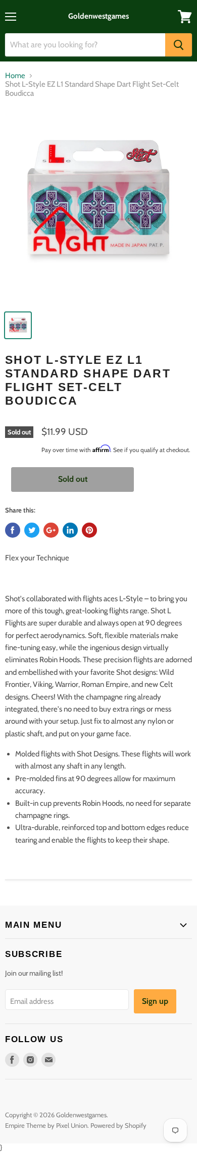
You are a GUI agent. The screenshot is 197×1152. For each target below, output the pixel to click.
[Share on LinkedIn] (70, 530)
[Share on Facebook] (12, 530)
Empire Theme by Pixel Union (46, 1125)
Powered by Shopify (118, 1125)
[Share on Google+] (51, 530)
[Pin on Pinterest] (89, 530)
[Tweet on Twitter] (31, 530)
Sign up (155, 1001)
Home (15, 76)
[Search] (178, 44)
